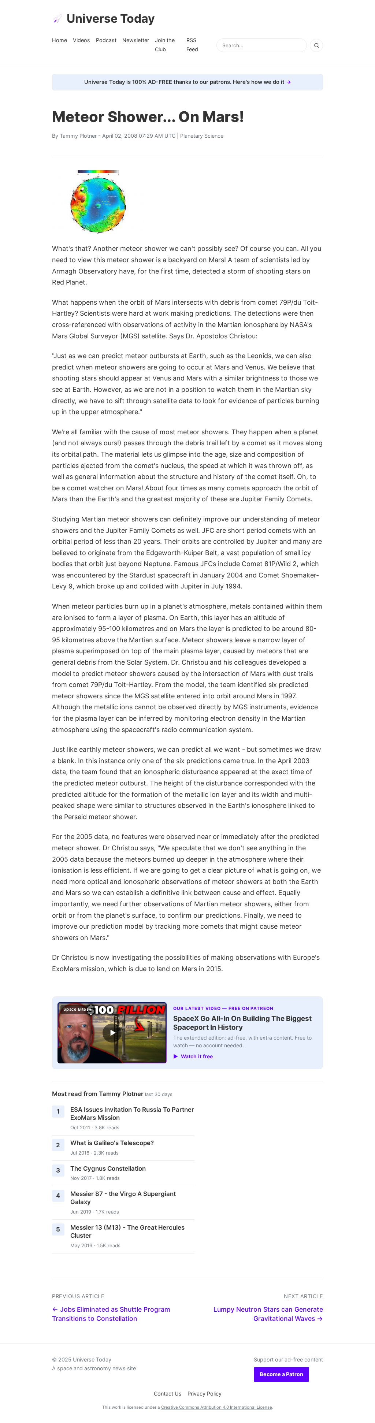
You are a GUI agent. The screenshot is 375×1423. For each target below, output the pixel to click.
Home (59, 40)
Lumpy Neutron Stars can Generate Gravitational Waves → (268, 1313)
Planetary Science (201, 136)
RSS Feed (192, 44)
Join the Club (165, 44)
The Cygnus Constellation (108, 1168)
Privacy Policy (205, 1393)
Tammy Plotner (78, 136)
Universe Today (111, 18)
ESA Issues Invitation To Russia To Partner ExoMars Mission (132, 1114)
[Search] (316, 45)
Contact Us (168, 1393)
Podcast (106, 40)
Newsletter (135, 40)
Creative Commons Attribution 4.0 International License (216, 1407)
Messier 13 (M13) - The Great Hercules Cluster (127, 1232)
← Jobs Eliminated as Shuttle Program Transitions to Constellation (111, 1313)
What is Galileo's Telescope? (112, 1143)
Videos (81, 40)
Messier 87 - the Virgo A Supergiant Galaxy (123, 1198)
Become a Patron (281, 1374)
